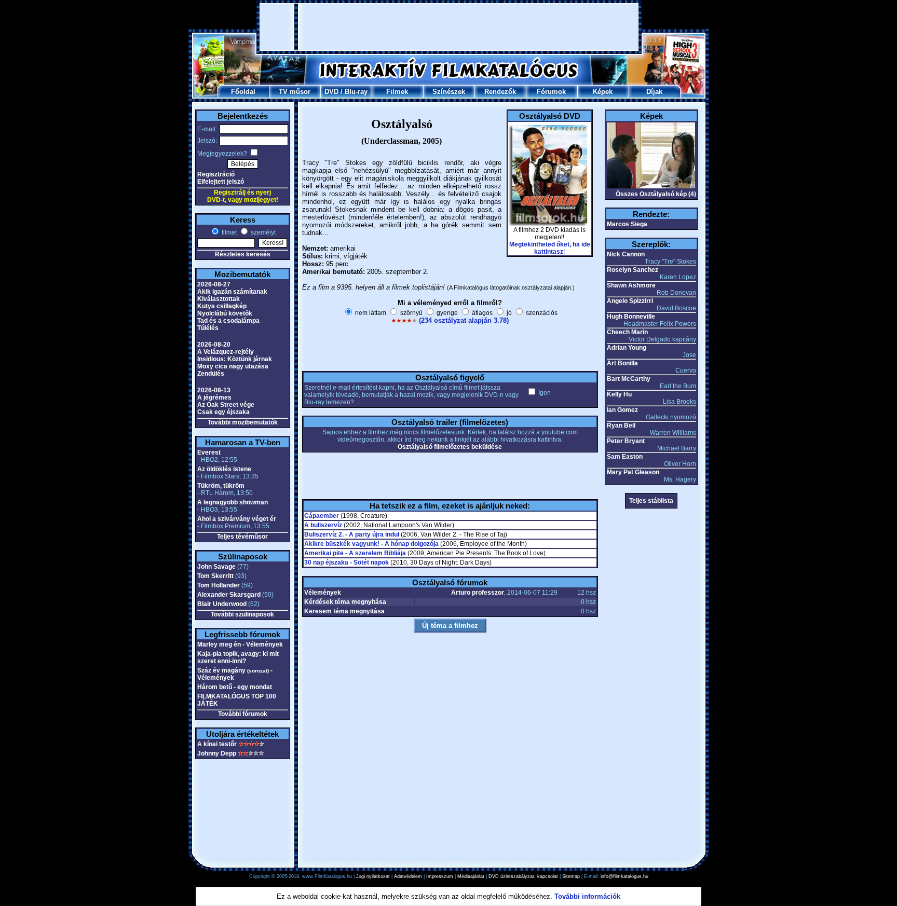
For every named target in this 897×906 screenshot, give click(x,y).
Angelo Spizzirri (630, 301)
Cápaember (321, 515)
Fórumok (551, 91)
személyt (262, 232)
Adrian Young (626, 347)
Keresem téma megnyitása (344, 611)
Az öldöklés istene (224, 469)
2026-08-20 (213, 344)
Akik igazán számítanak (232, 291)
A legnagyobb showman (232, 502)
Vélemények (322, 592)
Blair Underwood (222, 604)
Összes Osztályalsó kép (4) (656, 194)
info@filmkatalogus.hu (624, 876)
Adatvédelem (408, 876)
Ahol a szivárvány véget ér (236, 519)
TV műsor (294, 91)
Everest (209, 452)
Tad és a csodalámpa (228, 320)
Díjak (654, 91)
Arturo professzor (477, 592)
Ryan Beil (621, 425)
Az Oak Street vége (225, 404)
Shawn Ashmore (631, 285)
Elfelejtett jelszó (220, 181)
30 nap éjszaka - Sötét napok (346, 562)
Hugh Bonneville (631, 316)
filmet (228, 232)
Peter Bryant (626, 441)
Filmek (397, 91)
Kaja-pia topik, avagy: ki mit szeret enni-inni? (238, 657)
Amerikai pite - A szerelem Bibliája (355, 553)
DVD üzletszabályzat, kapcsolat (523, 876)
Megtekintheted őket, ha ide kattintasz (549, 248)
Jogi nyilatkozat (373, 876)
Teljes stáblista (651, 500)
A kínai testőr (217, 744)
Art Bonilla (622, 363)
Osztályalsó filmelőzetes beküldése (450, 446)
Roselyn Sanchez (632, 269)
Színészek (448, 91)
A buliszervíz (323, 525)
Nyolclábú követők (224, 313)
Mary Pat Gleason (633, 472)
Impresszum (439, 876)
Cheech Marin (627, 332)
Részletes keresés (242, 254)
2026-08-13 (213, 390)
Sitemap (571, 876)
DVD (331, 91)
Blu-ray (356, 91)
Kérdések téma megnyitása (345, 602)
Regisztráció (216, 174)
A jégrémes (214, 397)
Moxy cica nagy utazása (232, 366)
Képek (603, 91)
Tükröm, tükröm (220, 485)
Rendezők (500, 91)
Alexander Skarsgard (229, 594)
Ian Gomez (622, 410)
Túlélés (208, 328)
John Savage (216, 566)
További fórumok (242, 714)
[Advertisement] (449, 27)
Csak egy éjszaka (223, 412)
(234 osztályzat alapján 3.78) (464, 320)
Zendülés (210, 373)
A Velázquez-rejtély (225, 351)
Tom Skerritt (215, 576)
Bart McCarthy (628, 378)
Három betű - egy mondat (234, 687)
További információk (587, 896)
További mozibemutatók (243, 422)
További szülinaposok (242, 614)
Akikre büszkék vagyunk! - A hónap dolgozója (371, 543)
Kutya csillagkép (222, 306)
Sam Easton (625, 456)
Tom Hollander (218, 585)
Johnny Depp (216, 753)
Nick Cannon (626, 254)
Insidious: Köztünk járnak (234, 359)
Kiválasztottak (218, 299)
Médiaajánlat (470, 876)
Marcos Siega (627, 224)
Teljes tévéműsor (242, 536)
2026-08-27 (213, 284)
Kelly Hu (619, 394)
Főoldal (243, 91)
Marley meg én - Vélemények (240, 644)
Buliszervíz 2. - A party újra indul (351, 534)
